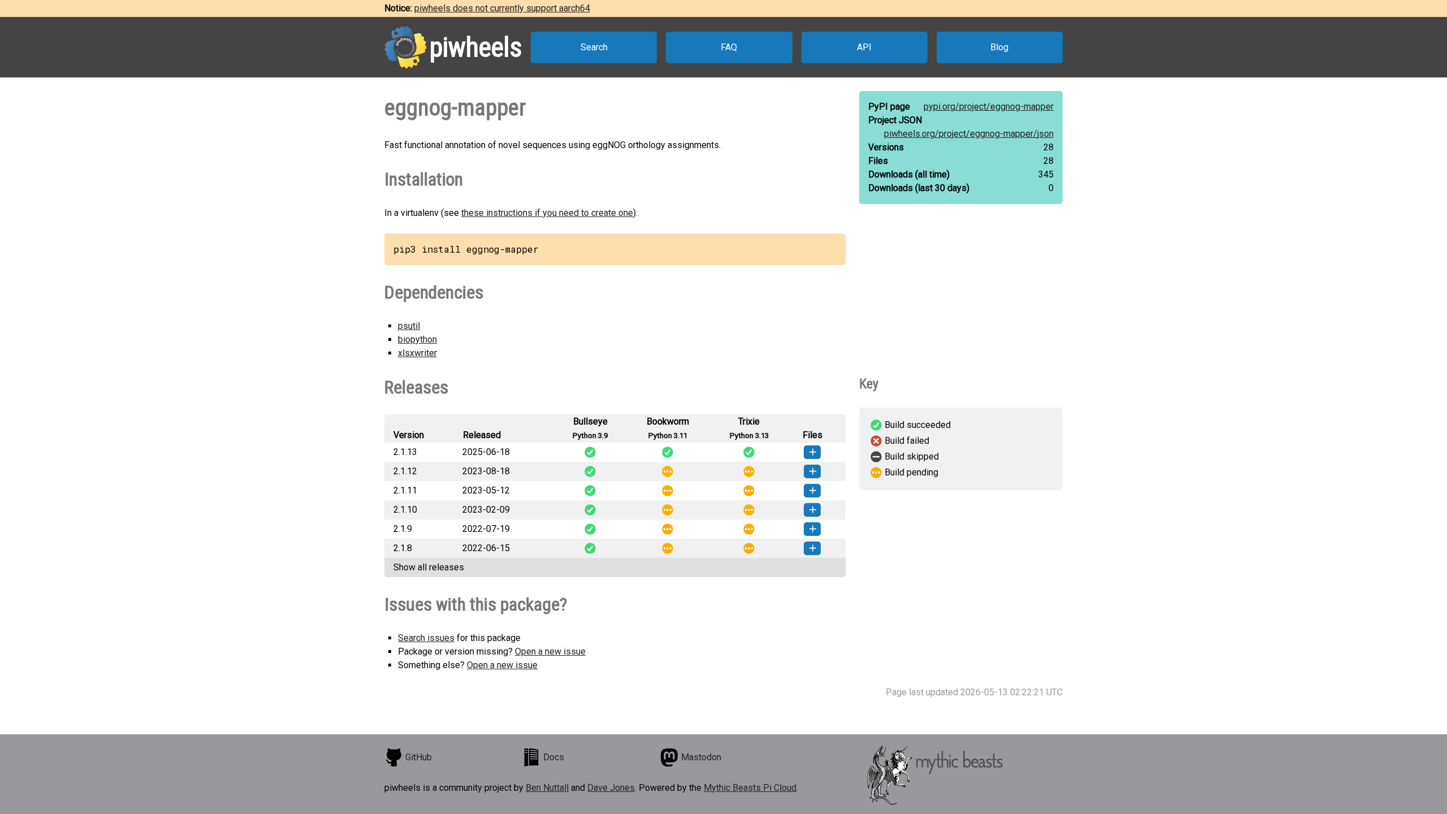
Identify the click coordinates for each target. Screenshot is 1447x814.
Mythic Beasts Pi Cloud (750, 787)
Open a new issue (550, 651)
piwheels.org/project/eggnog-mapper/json (969, 133)
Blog (999, 47)
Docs (553, 757)
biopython (417, 339)
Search (594, 47)
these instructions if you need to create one (547, 212)
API (864, 47)
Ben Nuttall (547, 787)
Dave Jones (611, 787)
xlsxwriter (417, 353)
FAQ (729, 47)
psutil (409, 326)
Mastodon (701, 757)
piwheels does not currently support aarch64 (502, 8)
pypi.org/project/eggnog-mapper (989, 106)
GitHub (418, 757)
